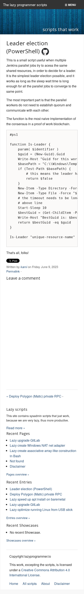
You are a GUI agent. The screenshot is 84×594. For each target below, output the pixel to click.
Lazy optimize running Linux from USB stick (41, 509)
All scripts (30, 583)
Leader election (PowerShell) (31, 488)
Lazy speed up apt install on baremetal (37, 499)
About (45, 583)
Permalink (13, 271)
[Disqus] (42, 333)
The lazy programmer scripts (25, 4)
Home (13, 583)
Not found (17, 461)
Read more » (15, 428)
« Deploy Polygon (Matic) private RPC (33, 396)
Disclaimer (17, 466)
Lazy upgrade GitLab (25, 440)
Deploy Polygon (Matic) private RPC (36, 494)
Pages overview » (17, 474)
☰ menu (70, 5)
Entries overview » (18, 518)
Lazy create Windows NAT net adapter (37, 445)
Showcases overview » (21, 540)
